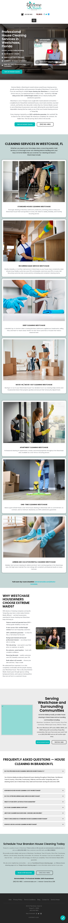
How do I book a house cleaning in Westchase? (20, 824)
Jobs (10, 899)
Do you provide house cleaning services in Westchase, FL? (24, 771)
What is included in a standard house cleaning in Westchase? (25, 819)
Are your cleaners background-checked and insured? (23, 813)
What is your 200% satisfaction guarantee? (19, 802)
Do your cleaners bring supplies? (15, 807)
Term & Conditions (30, 899)
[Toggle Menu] (34, 20)
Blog (38, 899)
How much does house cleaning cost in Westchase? (22, 790)
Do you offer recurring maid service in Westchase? (22, 796)
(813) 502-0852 (28, 14)
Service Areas (55, 899)
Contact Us (45, 899)
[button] (34, 771)
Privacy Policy (17, 899)
